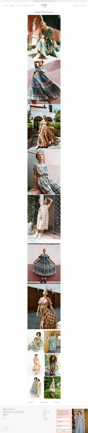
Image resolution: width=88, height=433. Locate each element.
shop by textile (11, 5)
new (3, 5)
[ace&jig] (44, 5)
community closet (26, 5)
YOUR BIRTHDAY (59, 425)
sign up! (63, 430)
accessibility (45, 417)
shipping (44, 413)
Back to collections (44, 402)
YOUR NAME (59, 417)
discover (32, 5)
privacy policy (45, 419)
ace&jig (6, 429)
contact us (45, 410)
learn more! (5, 415)
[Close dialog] (87, 409)
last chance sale (18, 5)
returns (44, 415)
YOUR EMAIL (59, 421)
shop (7, 5)
